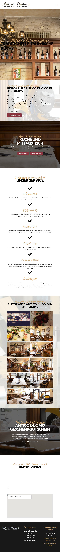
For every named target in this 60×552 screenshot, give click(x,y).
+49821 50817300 (50, 540)
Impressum (46, 543)
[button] (57, 4)
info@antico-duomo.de (50, 538)
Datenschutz (53, 543)
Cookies (50, 545)
